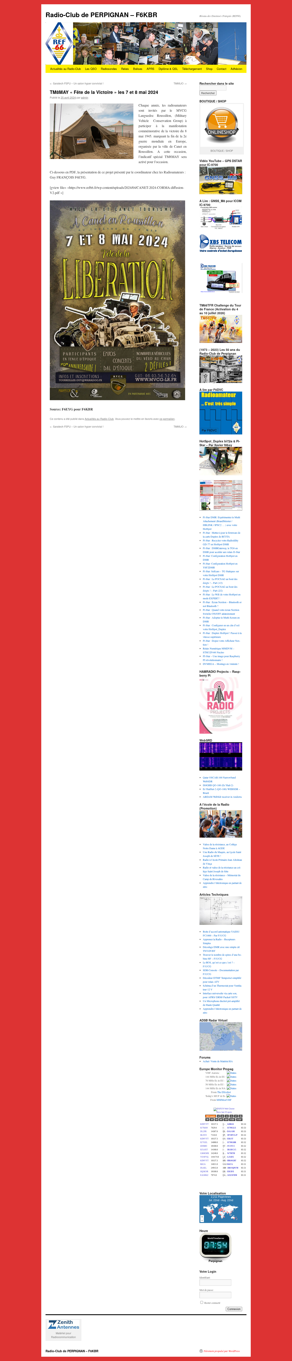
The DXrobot (224, 1092)
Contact (221, 69)
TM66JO (180, 83)
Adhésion (236, 69)
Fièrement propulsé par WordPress (222, 1351)
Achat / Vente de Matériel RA (218, 1061)
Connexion (233, 1309)
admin (84, 97)
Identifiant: (204, 1277)
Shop (209, 69)
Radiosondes (109, 69)
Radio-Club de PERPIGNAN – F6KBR (101, 14)
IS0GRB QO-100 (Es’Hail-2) (218, 785)
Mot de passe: (206, 1290)
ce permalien (167, 419)
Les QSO (91, 69)
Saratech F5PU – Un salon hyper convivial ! (76, 83)
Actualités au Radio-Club (65, 69)
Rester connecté (212, 1302)
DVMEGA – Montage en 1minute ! (221, 663)
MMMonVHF (224, 1099)
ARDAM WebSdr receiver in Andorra (222, 796)
